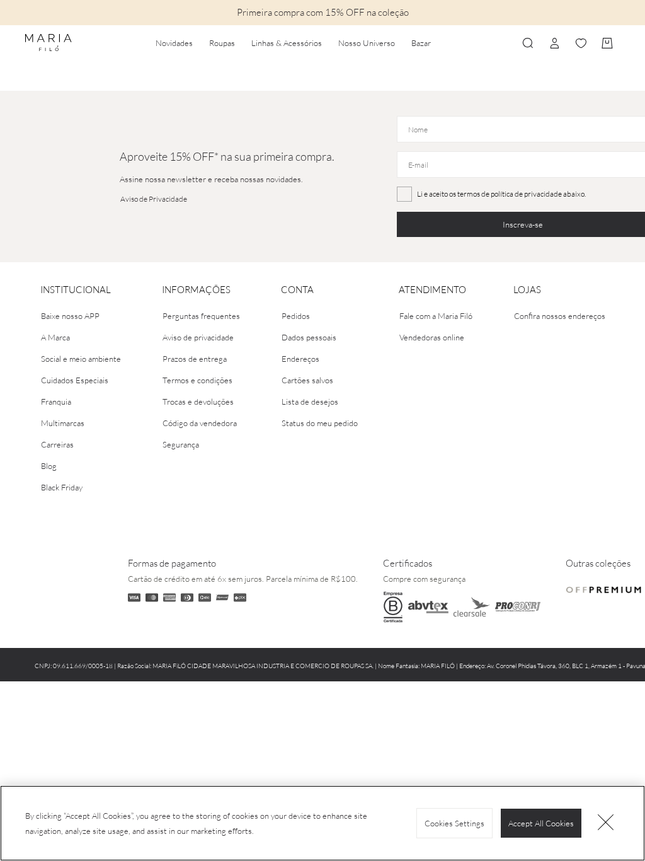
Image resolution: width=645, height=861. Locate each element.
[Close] (606, 823)
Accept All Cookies (541, 823)
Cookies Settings (454, 823)
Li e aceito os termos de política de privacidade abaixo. (501, 194)
